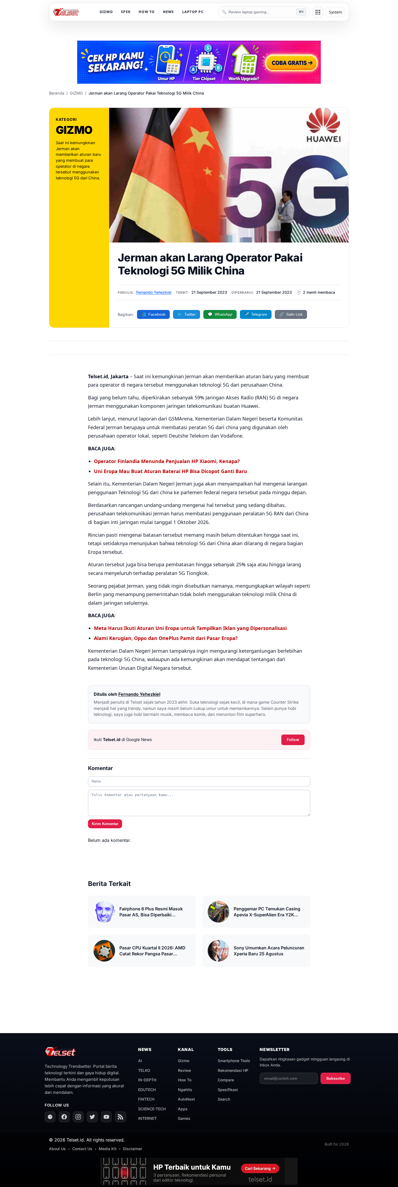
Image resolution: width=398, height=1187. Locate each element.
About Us (57, 1148)
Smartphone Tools (234, 1060)
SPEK (126, 11)
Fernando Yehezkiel (153, 292)
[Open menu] (317, 12)
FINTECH (146, 1099)
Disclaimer (132, 1148)
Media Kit (107, 1148)
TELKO (144, 1070)
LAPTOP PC (193, 11)
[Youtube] (106, 1116)
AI (140, 1060)
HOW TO (147, 11)
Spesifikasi (228, 1089)
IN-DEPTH (147, 1080)
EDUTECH (147, 1089)
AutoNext (186, 1099)
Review (184, 1070)
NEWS (168, 11)
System (335, 12)
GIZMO (106, 11)
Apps (183, 1109)
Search (224, 1099)
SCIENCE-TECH (152, 1109)
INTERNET (147, 1118)
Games (184, 1118)
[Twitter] (92, 1116)
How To (184, 1080)
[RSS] (120, 1116)
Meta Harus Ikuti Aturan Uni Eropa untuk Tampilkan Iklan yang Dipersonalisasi (190, 628)
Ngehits (185, 1089)
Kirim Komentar (105, 824)
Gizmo (183, 1060)
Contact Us (82, 1148)
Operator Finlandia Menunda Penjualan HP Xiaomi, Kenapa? (167, 461)
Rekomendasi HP (233, 1070)
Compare (226, 1080)
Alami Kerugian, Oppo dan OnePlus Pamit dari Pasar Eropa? (166, 638)
